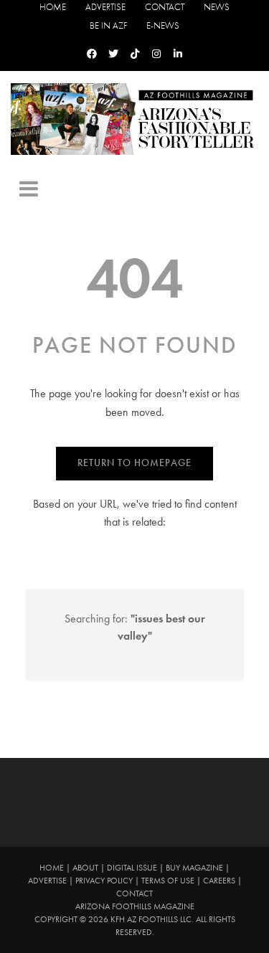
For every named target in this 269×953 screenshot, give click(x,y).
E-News (162, 25)
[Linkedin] (178, 54)
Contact (164, 6)
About (85, 868)
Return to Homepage (134, 463)
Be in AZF (108, 25)
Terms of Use (167, 881)
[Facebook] (92, 54)
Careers (219, 881)
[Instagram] (156, 54)
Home (52, 6)
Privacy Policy (104, 881)
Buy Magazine (194, 868)
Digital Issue (132, 868)
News (217, 6)
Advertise (105, 6)
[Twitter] (113, 54)
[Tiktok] (135, 54)
